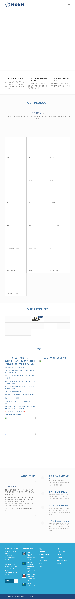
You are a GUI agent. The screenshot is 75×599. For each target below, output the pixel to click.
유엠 (40, 567)
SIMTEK (41, 558)
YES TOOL (42, 564)
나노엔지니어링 (61, 552)
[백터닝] (59, 146)
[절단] (15, 146)
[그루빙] (37, 168)
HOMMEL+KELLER (44, 555)
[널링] (59, 168)
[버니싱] (15, 191)
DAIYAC (59, 555)
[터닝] (37, 146)
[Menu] (69, 4)
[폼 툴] (37, 214)
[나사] (15, 168)
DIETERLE (59, 558)
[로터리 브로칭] (59, 259)
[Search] (65, 4)
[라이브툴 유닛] (15, 259)
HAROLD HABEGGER (62, 561)
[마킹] (37, 191)
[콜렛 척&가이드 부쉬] (15, 282)
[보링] (15, 214)
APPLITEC (42, 552)
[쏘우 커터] (59, 191)
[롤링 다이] (37, 259)
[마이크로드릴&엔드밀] (15, 236)
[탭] (59, 236)
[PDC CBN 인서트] (59, 214)
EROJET (59, 564)
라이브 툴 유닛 (43, 561)
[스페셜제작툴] (37, 236)
